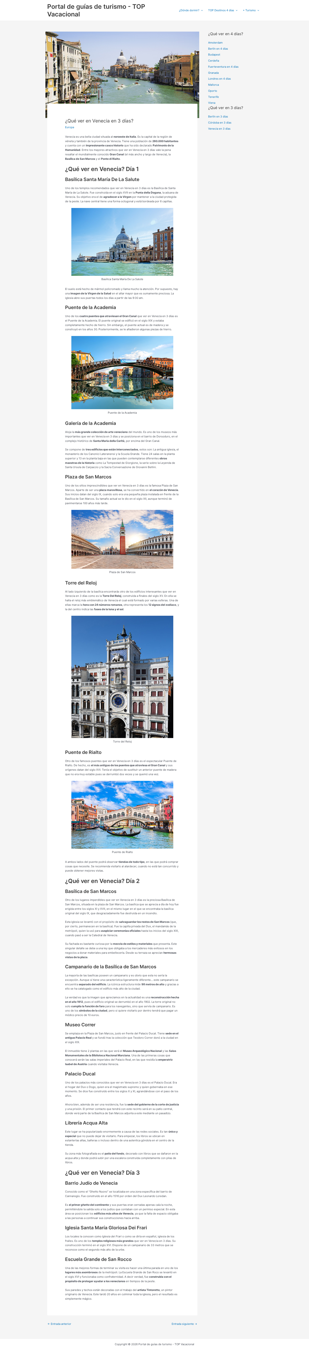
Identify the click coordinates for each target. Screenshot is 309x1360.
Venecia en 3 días (219, 128)
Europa (69, 127)
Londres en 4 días (219, 78)
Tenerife (213, 97)
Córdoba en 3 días (219, 122)
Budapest (214, 54)
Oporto (212, 90)
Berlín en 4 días (218, 48)
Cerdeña (213, 60)
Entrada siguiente (184, 1324)
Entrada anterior (59, 1324)
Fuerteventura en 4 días (223, 66)
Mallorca (213, 84)
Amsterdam (215, 42)
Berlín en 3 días (218, 116)
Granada (213, 72)
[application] (201, 10)
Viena (211, 102)
